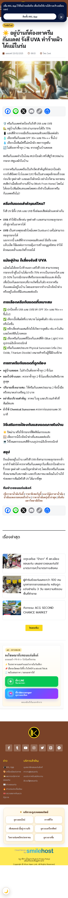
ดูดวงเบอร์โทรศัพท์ (48, 828)
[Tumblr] (17, 747)
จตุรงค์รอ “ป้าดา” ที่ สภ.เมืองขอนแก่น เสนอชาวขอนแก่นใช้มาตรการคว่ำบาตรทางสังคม (41, 563)
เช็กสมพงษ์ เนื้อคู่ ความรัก (19, 828)
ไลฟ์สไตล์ (8, 25)
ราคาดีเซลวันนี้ (33, 493)
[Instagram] (34, 747)
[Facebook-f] (8, 747)
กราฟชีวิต (48, 819)
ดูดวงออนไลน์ (19, 819)
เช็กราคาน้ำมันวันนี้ (13, 493)
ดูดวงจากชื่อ (48, 837)
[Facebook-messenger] (59, 747)
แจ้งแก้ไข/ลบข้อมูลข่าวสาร (34, 861)
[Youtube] (25, 747)
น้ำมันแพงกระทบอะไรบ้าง (17, 497)
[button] (34, 628)
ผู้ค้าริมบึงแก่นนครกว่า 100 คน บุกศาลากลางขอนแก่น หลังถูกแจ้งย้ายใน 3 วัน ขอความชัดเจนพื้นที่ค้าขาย (42, 587)
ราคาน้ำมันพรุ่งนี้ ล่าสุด (44, 497)
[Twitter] (42, 747)
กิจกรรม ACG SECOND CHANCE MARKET (38, 610)
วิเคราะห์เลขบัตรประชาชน (19, 837)
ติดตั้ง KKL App (30, 16)
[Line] (50, 747)
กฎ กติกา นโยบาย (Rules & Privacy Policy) (34, 859)
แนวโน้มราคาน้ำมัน (53, 493)
